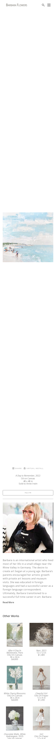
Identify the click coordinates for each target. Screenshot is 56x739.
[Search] (43, 5)
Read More (8, 602)
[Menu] (49, 5)
